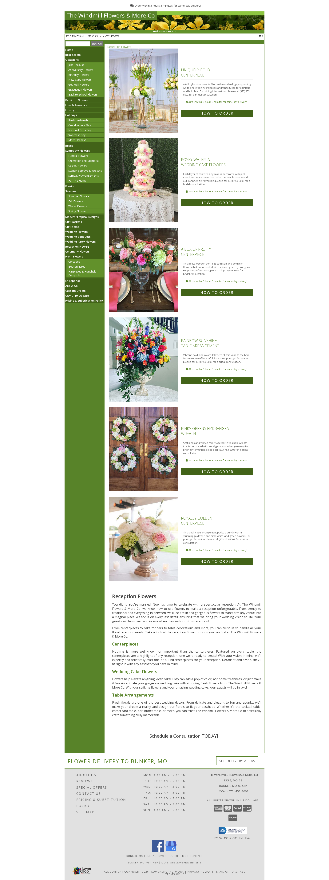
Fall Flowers (75, 201)
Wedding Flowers (76, 232)
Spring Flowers (77, 211)
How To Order (216, 113)
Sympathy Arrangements (83, 175)
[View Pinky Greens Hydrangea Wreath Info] (144, 449)
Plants (69, 186)
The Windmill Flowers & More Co (110, 15)
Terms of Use (176, 874)
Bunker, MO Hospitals (186, 856)
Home (69, 50)
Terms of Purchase (230, 871)
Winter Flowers (77, 206)
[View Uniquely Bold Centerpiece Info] (144, 90)
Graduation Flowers (80, 89)
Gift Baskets (73, 222)
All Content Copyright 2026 (126, 871)
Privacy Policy (199, 871)
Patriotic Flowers (76, 100)
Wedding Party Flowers (80, 241)
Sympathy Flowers (77, 150)
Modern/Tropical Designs (82, 217)
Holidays (71, 115)
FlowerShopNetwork (167, 871)
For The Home (77, 180)
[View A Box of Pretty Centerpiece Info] (144, 270)
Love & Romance (76, 105)
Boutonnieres (76, 266)
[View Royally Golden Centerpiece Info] (144, 539)
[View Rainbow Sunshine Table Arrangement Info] (144, 359)
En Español (72, 281)
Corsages (74, 261)
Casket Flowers (77, 165)
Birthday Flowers (78, 75)
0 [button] (262, 36)
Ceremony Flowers (77, 251)
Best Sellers (73, 55)
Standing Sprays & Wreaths (85, 170)
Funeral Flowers (78, 156)
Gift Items (72, 227)
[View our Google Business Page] (171, 851)
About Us (71, 286)
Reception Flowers (77, 246)
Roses (69, 145)
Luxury (69, 110)
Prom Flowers (74, 256)
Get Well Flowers (78, 84)
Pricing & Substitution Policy (84, 300)
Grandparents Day (79, 125)
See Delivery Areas (237, 761)
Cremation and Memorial (83, 161)
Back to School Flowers (82, 94)
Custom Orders (75, 291)
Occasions (72, 59)
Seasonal (71, 191)
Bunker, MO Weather (143, 862)
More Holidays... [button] (78, 140)
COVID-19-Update (77, 295)
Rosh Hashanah (78, 120)
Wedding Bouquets (77, 236)
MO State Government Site (181, 862)
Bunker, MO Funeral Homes (146, 856)
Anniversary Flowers (80, 70)
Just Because (76, 65)
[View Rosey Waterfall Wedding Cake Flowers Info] (144, 180)
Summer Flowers (78, 196)
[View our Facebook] (158, 851)
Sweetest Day (76, 135)
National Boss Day (80, 130)
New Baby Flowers (80, 79)
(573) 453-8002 (112, 36)
